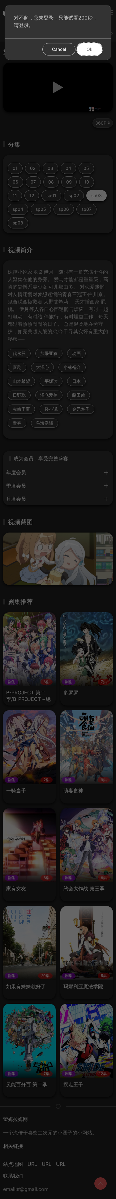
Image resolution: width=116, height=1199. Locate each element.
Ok (89, 49)
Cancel (59, 49)
